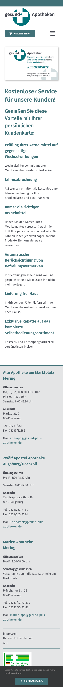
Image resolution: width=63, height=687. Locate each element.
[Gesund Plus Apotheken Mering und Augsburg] (31, 9)
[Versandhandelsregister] (17, 653)
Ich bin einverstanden (31, 681)
